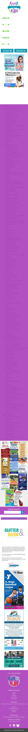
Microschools (9, 124)
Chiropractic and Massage (12, 239)
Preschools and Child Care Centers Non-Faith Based (15, 130)
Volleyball (8, 411)
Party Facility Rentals (11, 288)
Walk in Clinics (9, 271)
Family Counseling (10, 245)
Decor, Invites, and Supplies (13, 280)
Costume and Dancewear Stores (14, 350)
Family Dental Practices (12, 247)
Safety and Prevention (11, 325)
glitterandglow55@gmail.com (13, 564)
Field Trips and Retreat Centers (14, 174)
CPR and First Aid (10, 241)
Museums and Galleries (12, 198)
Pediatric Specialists (11, 262)
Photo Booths (9, 292)
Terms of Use (14, 697)
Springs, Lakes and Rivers (12, 217)
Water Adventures (10, 230)
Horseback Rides (10, 189)
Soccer (7, 402)
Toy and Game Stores (11, 366)
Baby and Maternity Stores (13, 338)
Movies (7, 196)
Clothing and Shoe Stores (12, 344)
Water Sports (9, 413)
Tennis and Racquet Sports (13, 409)
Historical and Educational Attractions (16, 187)
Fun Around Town (8, 165)
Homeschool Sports (11, 391)
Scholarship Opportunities (12, 135)
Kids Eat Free (9, 359)
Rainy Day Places (10, 206)
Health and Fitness (10, 387)
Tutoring (7, 139)
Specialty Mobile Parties (12, 294)
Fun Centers (8, 180)
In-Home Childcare (10, 120)
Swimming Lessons (10, 407)
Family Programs (10, 310)
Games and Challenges (12, 182)
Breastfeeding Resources (12, 238)
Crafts (7, 307)
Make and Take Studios (12, 195)
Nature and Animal (10, 318)
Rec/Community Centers (12, 208)
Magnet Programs (10, 122)
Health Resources (8, 232)
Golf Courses (9, 185)
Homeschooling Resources (13, 155)
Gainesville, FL (14, 710)
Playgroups (8, 159)
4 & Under (8, 299)
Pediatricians (9, 264)
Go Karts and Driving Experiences (15, 183)
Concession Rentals (11, 277)
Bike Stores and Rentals (12, 340)
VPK (6, 142)
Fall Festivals (9, 418)
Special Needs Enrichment (12, 329)
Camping (7, 170)
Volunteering (8, 335)
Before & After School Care (13, 111)
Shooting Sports (10, 400)
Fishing (7, 176)
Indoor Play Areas (10, 191)
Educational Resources (11, 114)
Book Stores (8, 342)
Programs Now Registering (13, 323)
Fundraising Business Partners (14, 154)
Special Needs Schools (11, 137)
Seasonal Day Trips (10, 432)
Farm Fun (8, 420)
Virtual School (9, 141)
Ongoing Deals (9, 428)
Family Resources (8, 144)
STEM (7, 331)
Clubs (6, 305)
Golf (6, 383)
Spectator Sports (10, 213)
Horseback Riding (10, 392)
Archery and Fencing (11, 370)
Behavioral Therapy (10, 234)
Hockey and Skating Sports (13, 389)
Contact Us (14, 695)
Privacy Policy (14, 698)
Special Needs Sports (11, 404)
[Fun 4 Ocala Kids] (14, 7)
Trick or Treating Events (12, 437)
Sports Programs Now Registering (15, 405)
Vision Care (8, 269)
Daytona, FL (14, 707)
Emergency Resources (11, 146)
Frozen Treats (9, 355)
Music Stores (9, 361)
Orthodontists (9, 258)
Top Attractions (9, 225)
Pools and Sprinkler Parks (12, 204)
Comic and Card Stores (12, 346)
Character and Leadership (12, 303)
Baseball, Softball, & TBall (12, 372)
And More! (14, 711)
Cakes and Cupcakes (11, 275)
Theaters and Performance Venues (15, 223)
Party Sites (8, 290)
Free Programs (9, 312)
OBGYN (7, 252)
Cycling (7, 379)
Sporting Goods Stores (11, 363)
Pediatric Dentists (10, 260)
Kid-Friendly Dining (10, 357)
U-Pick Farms (9, 439)
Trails (6, 228)
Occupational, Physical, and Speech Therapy (15, 255)
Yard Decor (8, 295)
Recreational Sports (11, 210)
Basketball (8, 374)
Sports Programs (8, 368)
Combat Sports (9, 377)
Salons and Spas (10, 211)
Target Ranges (9, 219)
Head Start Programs (11, 116)
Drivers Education (10, 308)
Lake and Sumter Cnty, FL (14, 708)
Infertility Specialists (11, 251)
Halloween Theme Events (12, 422)
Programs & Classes (9, 297)
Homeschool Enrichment (12, 316)
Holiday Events (9, 424)
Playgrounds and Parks (12, 202)
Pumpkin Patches (10, 430)
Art (6, 301)
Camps (5, 105)
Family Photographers (11, 152)
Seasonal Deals (9, 433)
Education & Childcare (9, 109)
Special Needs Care (11, 266)
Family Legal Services (11, 150)
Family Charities (9, 148)
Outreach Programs (11, 320)
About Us (14, 693)
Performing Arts (9, 322)
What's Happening (8, 415)
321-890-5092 (11, 563)
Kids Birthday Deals (11, 286)
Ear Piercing (8, 351)
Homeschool (8, 118)
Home (14, 692)
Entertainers (8, 282)
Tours (6, 226)
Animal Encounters (10, 167)
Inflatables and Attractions (12, 284)
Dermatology (9, 243)
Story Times (8, 333)
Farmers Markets (10, 353)
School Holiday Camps (11, 107)
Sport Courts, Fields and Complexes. (16, 215)
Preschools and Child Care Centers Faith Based (15, 127)
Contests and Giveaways (12, 417)
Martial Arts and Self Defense (13, 394)
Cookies (7, 279)
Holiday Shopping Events (12, 426)
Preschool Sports (10, 396)
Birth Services (9, 236)
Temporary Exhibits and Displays (14, 221)
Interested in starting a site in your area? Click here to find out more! (14, 704)
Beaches (7, 169)
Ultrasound (8, 267)
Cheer (7, 376)
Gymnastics (8, 385)
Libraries (7, 193)
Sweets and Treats (10, 364)
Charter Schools (10, 113)
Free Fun (7, 178)
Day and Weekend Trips (12, 172)
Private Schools (9, 133)
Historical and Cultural (11, 314)
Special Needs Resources (12, 161)
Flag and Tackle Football (12, 381)
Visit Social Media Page (14, 565)
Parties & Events (8, 273)
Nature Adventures (10, 200)
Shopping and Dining (9, 336)
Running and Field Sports (12, 398)
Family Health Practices (12, 249)
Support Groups (10, 163)
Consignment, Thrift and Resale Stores (16, 348)
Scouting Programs (10, 327)
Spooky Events (9, 435)
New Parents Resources (12, 157)
